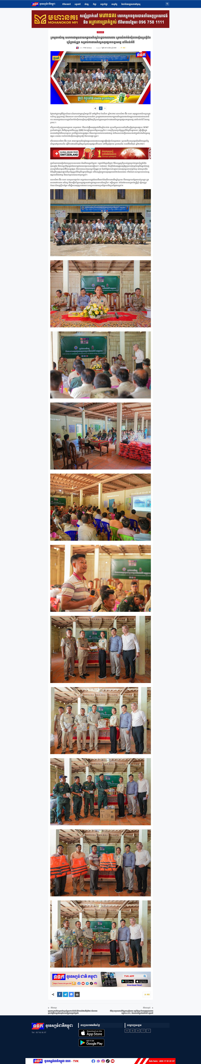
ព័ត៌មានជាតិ (66, 4)
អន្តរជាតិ (78, 4)
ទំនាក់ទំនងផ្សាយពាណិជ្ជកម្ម (131, 4)
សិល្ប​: (87, 4)
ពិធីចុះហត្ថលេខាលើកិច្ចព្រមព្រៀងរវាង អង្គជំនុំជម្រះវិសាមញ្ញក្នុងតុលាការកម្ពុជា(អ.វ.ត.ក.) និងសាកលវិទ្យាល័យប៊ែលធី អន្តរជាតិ (131, 1012)
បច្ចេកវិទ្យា (103, 4)
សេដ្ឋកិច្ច (114, 4)
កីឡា (94, 4)
